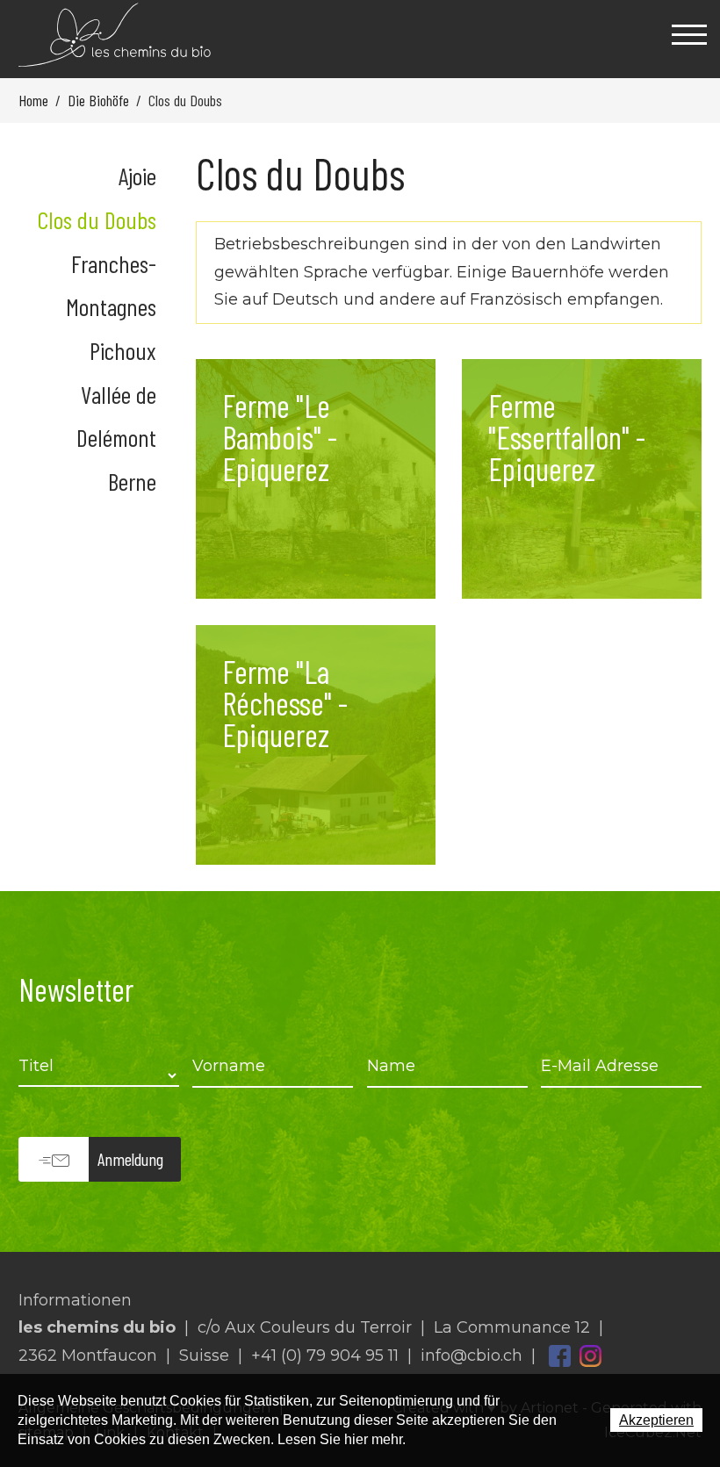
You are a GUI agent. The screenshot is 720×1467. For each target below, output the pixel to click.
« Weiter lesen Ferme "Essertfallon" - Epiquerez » (582, 479)
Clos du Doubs (96, 219)
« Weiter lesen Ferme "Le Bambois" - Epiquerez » (316, 479)
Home (33, 100)
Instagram (590, 1356)
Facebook (560, 1356)
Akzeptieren (656, 1420)
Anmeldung (130, 1158)
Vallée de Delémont (116, 415)
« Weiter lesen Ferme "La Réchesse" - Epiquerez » (316, 745)
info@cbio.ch (471, 1355)
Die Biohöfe (98, 100)
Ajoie (137, 176)
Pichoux (123, 350)
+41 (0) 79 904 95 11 (325, 1355)
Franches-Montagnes (111, 284)
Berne (132, 481)
